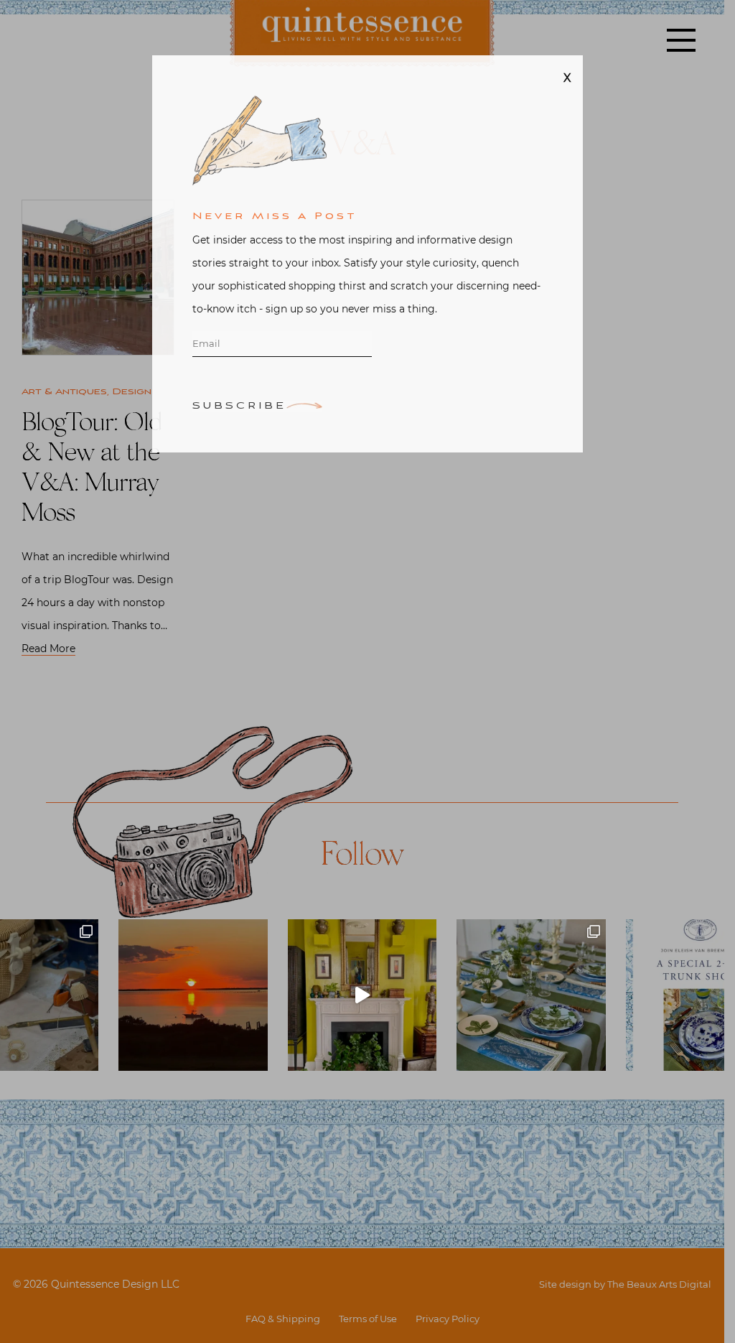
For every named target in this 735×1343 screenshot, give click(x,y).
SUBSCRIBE (239, 422)
